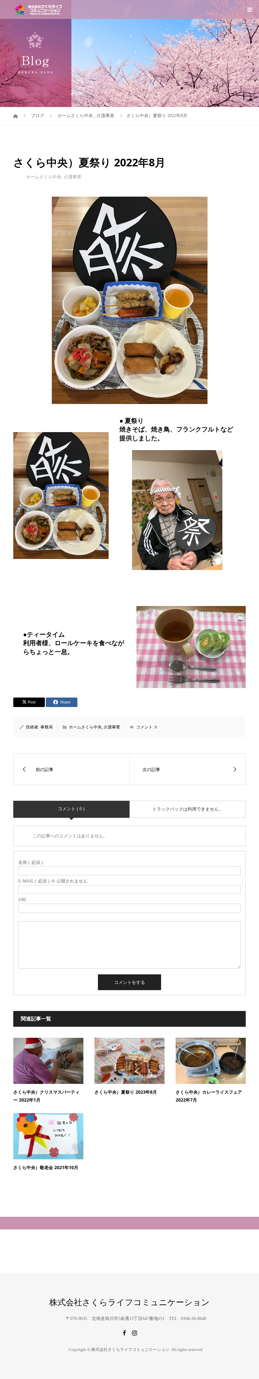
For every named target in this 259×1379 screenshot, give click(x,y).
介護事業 (72, 177)
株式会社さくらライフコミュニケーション (129, 1303)
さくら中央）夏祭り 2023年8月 (125, 1092)
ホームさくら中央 (43, 177)
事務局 (46, 727)
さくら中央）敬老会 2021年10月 (45, 1167)
